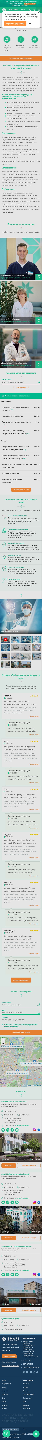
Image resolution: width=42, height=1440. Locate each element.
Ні (30, 24)
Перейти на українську (15, 24)
